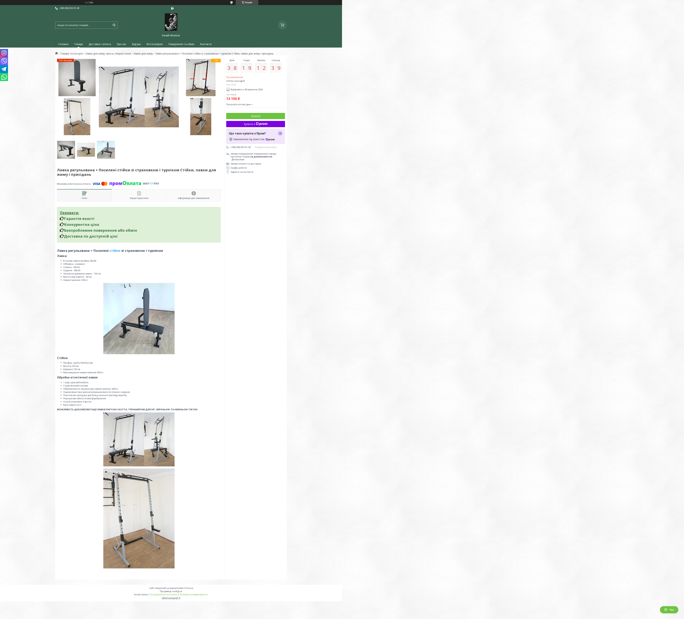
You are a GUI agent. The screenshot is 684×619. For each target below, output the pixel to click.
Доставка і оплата (100, 44)
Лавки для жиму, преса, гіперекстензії (108, 53)
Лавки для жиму (143, 53)
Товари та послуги (71, 53)
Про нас (121, 44)
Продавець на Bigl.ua (171, 591)
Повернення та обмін (181, 44)
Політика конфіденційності (194, 594)
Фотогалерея (154, 44)
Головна (63, 44)
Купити (255, 116)
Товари (78, 44)
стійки (115, 250)
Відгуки (136, 44)
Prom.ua (189, 588)
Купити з (249, 124)
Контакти (206, 44)
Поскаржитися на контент (164, 594)
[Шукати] (114, 25)
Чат (672, 609)
